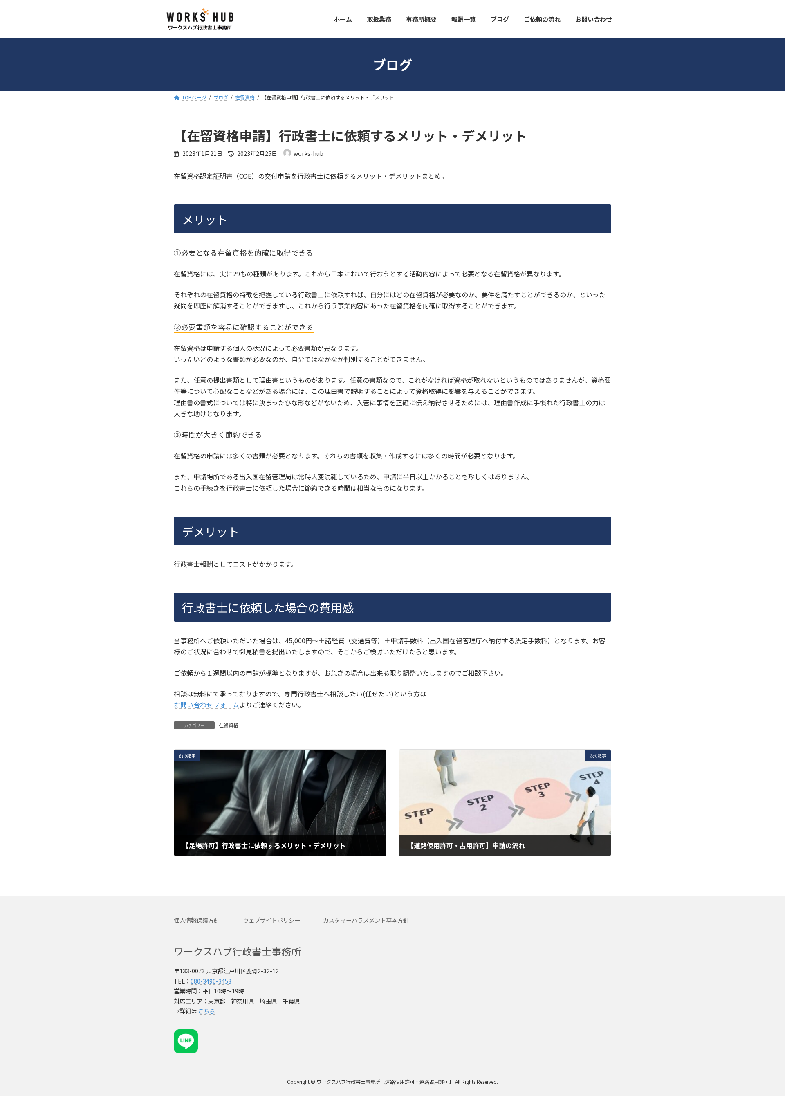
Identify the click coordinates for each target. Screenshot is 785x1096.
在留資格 (228, 724)
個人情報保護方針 (197, 920)
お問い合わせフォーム (206, 705)
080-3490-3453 (211, 981)
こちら (206, 1011)
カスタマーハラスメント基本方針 (366, 920)
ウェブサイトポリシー (271, 920)
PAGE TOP (761, 1055)
